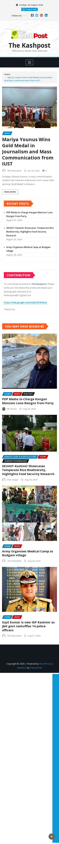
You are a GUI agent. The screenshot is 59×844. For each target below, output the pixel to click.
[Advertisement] (55, 714)
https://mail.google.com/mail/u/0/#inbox (25, 302)
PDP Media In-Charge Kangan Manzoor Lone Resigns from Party (28, 401)
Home (7, 74)
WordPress (45, 663)
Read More (10, 191)
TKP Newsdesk (14, 170)
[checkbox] (52, 837)
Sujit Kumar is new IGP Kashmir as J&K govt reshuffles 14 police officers (28, 626)
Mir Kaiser (12, 408)
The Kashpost (29, 45)
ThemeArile (36, 667)
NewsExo (21, 667)
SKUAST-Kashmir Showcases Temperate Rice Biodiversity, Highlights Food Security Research (30, 231)
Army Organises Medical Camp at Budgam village (27, 553)
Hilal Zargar (13, 479)
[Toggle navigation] (29, 62)
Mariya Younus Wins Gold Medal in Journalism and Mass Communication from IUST (27, 151)
